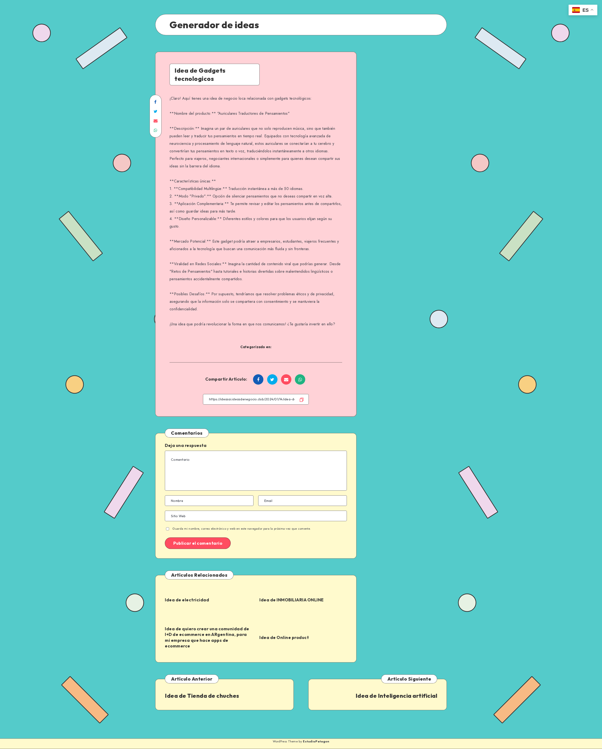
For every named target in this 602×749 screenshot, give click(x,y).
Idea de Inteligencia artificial (396, 695)
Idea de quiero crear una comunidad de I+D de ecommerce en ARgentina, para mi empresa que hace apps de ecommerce (207, 637)
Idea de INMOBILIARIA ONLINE (291, 600)
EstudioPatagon (316, 741)
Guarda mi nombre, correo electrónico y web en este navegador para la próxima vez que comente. (241, 528)
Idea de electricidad (187, 600)
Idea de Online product (284, 637)
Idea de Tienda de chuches (202, 695)
